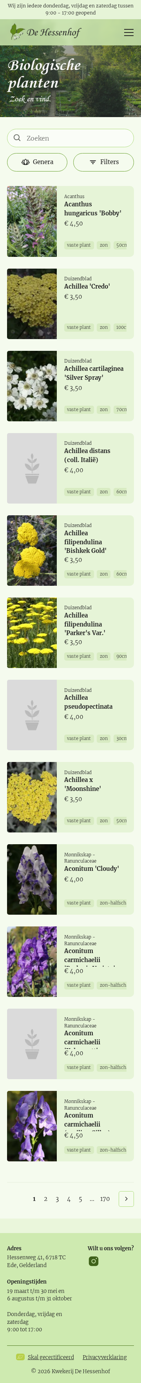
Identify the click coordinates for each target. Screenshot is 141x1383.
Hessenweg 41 (25, 1257)
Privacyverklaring (105, 1357)
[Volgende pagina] (126, 1199)
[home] (48, 32)
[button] (127, 32)
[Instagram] (93, 1261)
